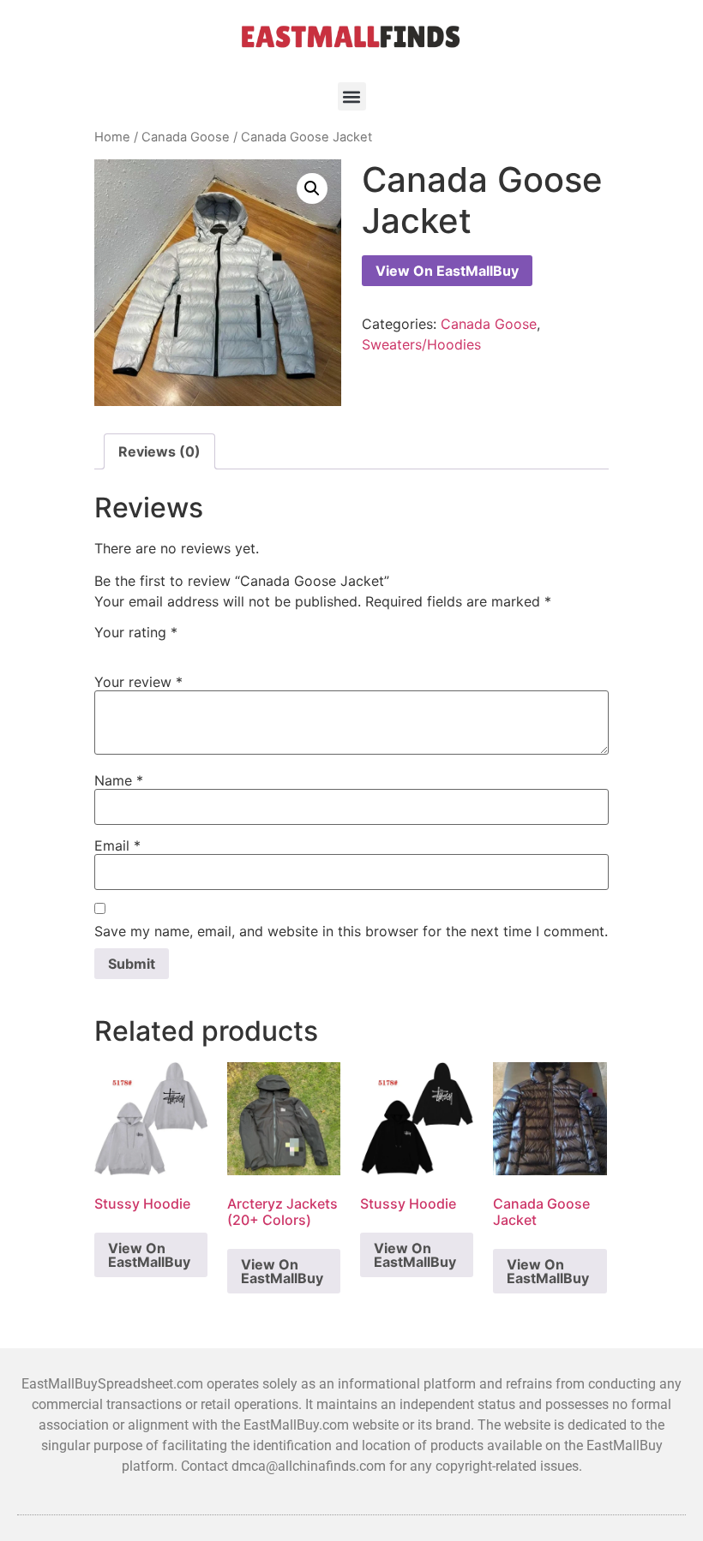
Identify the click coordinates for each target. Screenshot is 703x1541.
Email (117, 845)
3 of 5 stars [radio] (137, 647)
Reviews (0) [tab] (159, 451)
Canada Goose (185, 137)
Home (112, 137)
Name (118, 780)
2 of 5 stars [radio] (119, 647)
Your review (138, 682)
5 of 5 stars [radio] (173, 647)
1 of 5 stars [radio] (101, 647)
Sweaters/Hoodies (421, 344)
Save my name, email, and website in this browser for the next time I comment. (351, 931)
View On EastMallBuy (447, 270)
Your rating (135, 632)
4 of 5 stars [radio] (155, 647)
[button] (352, 96)
